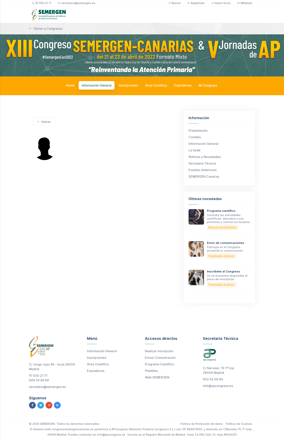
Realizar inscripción (159, 351)
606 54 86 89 (39, 380)
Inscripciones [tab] (128, 85)
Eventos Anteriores (203, 170)
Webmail (246, 3)
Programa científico (221, 211)
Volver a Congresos (48, 29)
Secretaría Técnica (202, 163)
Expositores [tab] (182, 85)
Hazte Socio (222, 3)
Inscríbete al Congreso (223, 271)
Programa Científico (159, 364)
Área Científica (98, 364)
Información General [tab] (96, 85)
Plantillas (151, 371)
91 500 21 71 (43, 3)
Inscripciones (96, 358)
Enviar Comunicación (160, 358)
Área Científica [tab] (156, 85)
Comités (195, 137)
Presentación (198, 130)
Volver (46, 122)
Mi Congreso (208, 85)
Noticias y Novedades (205, 157)
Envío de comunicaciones (225, 243)
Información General (203, 144)
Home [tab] (70, 85)
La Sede (195, 150)
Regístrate (198, 3)
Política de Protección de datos (201, 423)
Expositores (95, 371)
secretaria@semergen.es (78, 3)
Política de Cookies (239, 423)
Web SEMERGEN (157, 377)
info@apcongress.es (218, 386)
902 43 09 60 (213, 379)
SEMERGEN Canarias (204, 176)
